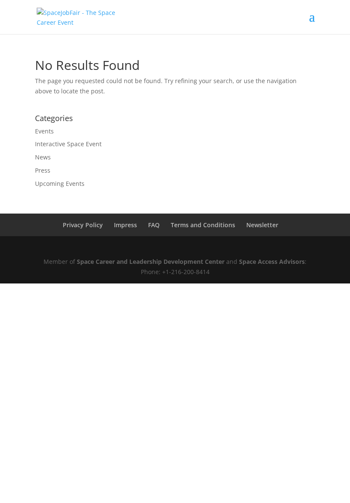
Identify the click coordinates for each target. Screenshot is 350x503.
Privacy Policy (83, 225)
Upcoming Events (60, 183)
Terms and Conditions (203, 225)
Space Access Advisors (272, 261)
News (43, 157)
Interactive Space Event (68, 144)
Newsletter (262, 225)
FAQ (154, 225)
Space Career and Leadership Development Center (151, 261)
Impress (125, 225)
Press (42, 170)
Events (44, 131)
